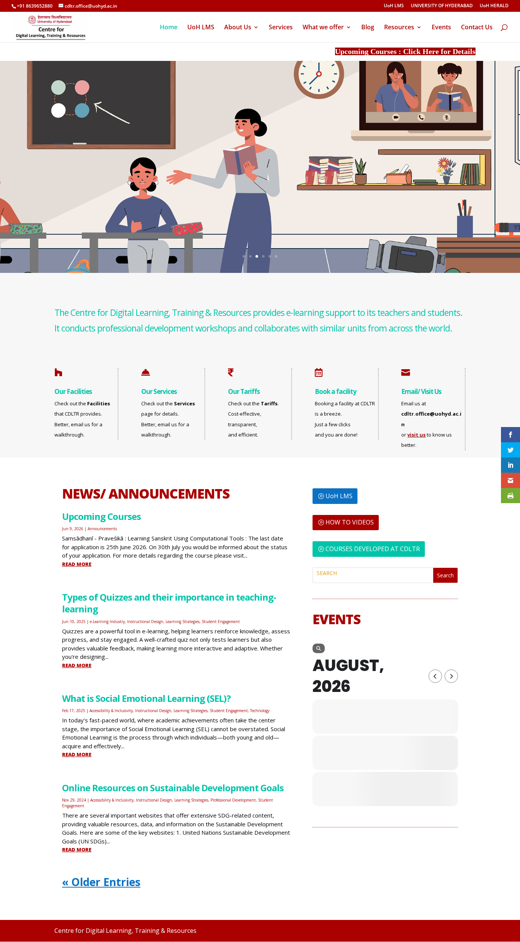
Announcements (102, 528)
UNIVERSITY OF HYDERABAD (442, 6)
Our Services (159, 391)
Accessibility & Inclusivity (111, 710)
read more (76, 564)
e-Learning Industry (107, 621)
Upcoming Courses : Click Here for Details (385, 51)
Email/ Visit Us (421, 391)
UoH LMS (394, 6)
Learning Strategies (182, 621)
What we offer (323, 27)
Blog (367, 27)
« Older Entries (101, 882)
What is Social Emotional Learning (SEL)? (146, 698)
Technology (260, 710)
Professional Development (233, 800)
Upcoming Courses (101, 516)
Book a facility (335, 391)
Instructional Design (145, 621)
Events (441, 27)
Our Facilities (73, 391)
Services (281, 27)
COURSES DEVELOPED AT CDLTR (372, 549)
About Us (237, 27)
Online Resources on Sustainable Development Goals (173, 787)
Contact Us (477, 27)
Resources (399, 27)
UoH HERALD (494, 6)
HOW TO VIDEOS (349, 522)
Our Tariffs (244, 391)
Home (168, 27)
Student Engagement (221, 621)
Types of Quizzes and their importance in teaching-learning (169, 603)
